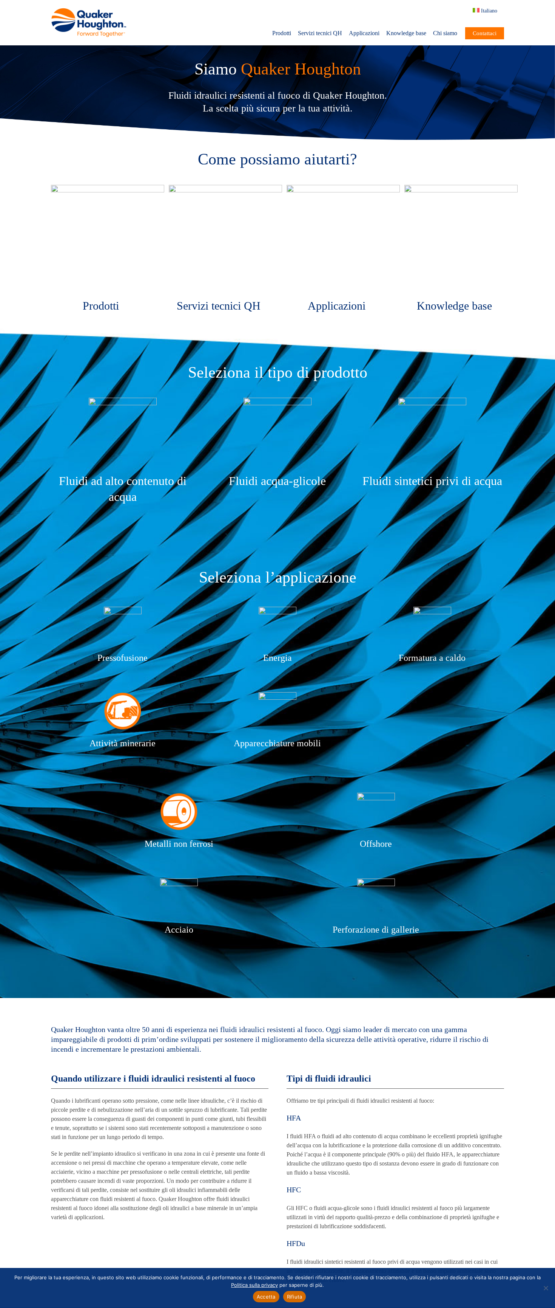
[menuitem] (488, 10)
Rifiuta (294, 1297)
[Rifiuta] (545, 1288)
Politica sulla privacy (254, 1285)
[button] (463, 10)
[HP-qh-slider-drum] (107, 187)
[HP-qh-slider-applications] (343, 187)
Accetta (266, 1297)
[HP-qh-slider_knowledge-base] (461, 187)
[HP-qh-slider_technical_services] (225, 187)
